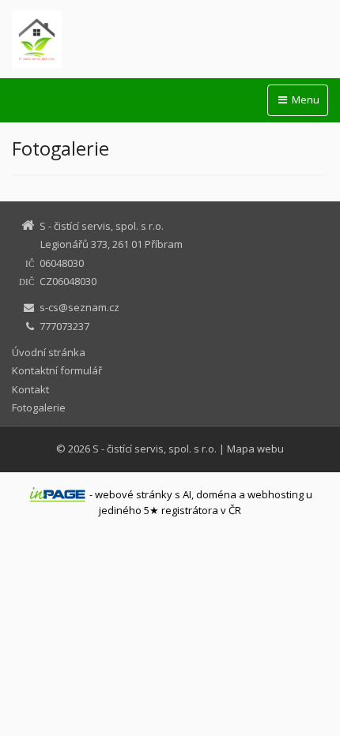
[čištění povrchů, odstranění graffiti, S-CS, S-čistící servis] (170, 39)
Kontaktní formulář (57, 370)
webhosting (275, 494)
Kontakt (30, 389)
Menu (304, 99)
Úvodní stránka (48, 352)
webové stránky (133, 494)
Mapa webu (255, 448)
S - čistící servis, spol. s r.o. (155, 448)
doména (216, 494)
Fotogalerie (39, 407)
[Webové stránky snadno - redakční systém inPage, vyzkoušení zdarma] (57, 494)
